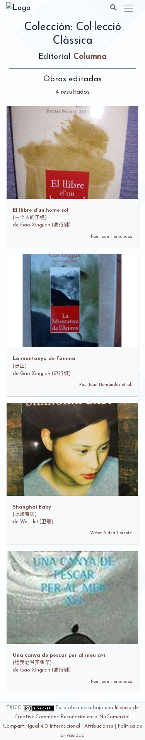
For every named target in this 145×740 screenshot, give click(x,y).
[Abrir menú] (128, 8)
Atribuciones (98, 726)
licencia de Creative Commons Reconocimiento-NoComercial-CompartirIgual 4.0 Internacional (71, 717)
